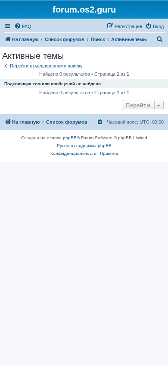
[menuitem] (22, 26)
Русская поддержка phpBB (84, 145)
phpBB (70, 137)
